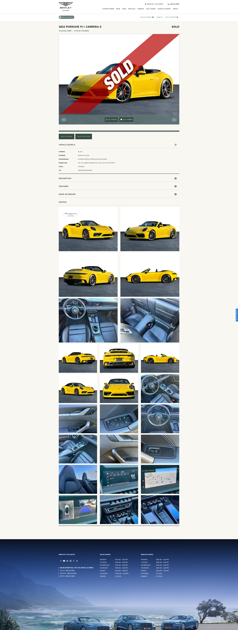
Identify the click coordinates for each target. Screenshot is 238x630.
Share (158, 17)
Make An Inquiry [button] (67, 194)
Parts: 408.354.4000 (67, 576)
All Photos (112, 119)
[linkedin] (67, 561)
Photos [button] (62, 202)
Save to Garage (146, 17)
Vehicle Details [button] (67, 145)
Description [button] (65, 178)
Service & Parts (164, 9)
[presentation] (63, 120)
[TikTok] (77, 561)
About (175, 9)
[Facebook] (61, 561)
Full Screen (127, 119)
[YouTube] (64, 561)
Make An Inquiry (66, 136)
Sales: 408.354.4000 (67, 570)
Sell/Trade (151, 9)
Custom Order (108, 9)
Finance (141, 9)
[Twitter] (74, 561)
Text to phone (170, 17)
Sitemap (117, 622)
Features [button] (63, 186)
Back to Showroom (67, 17)
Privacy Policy (106, 622)
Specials (131, 9)
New (118, 9)
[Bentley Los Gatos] (66, 6)
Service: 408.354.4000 (68, 573)
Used (124, 9)
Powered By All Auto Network (166, 622)
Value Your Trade (83, 136)
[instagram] (70, 561)
